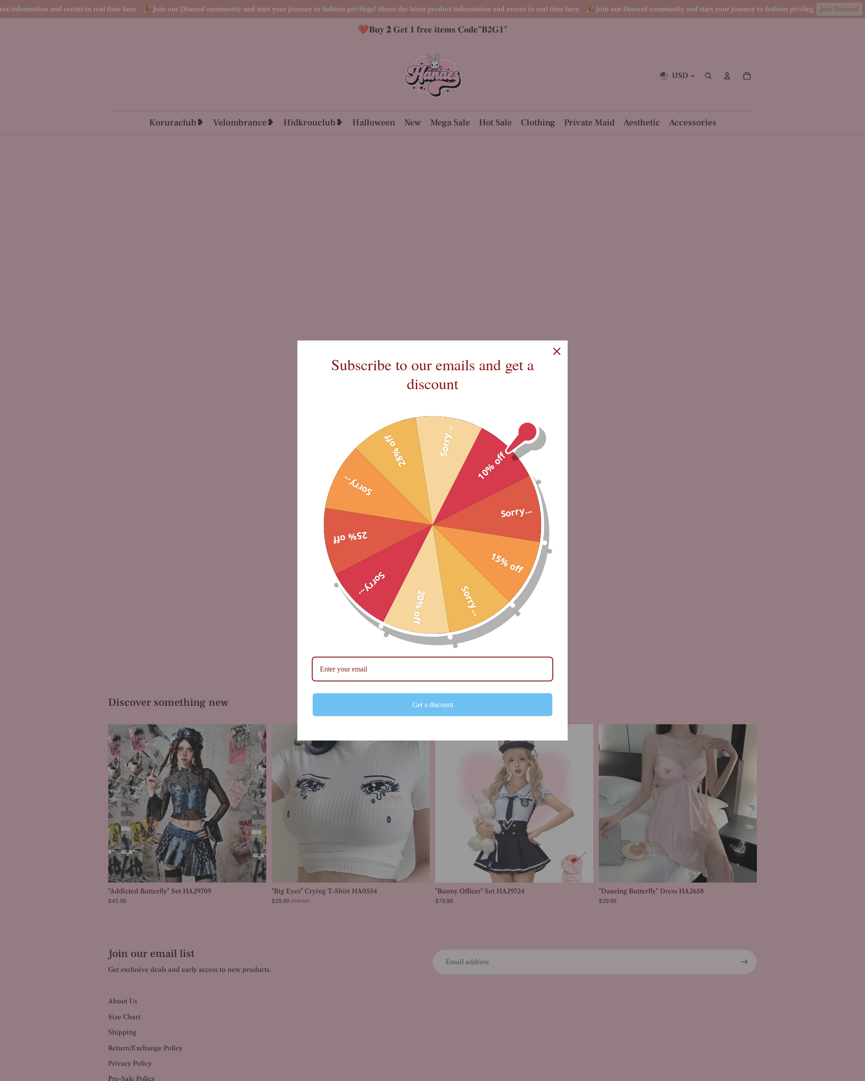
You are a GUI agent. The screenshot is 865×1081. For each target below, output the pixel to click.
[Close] (557, 351)
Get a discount (432, 704)
